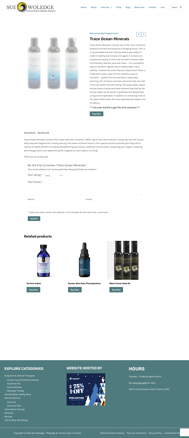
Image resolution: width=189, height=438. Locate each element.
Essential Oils (14, 310)
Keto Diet (11, 329)
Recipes (8, 343)
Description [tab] (29, 132)
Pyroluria (8, 339)
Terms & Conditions (137, 359)
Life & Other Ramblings (16, 347)
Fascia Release (14, 313)
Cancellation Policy (173, 359)
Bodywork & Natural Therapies (19, 302)
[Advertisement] (94, 267)
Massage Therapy (15, 317)
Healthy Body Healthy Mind (17, 321)
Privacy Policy (155, 359)
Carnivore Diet (14, 332)
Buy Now (96, 113)
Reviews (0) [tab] (43, 132)
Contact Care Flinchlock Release (23, 306)
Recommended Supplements (104, 33)
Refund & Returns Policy (112, 359)
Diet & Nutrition (12, 324)
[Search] (180, 7)
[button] (110, 7)
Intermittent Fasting (14, 336)
